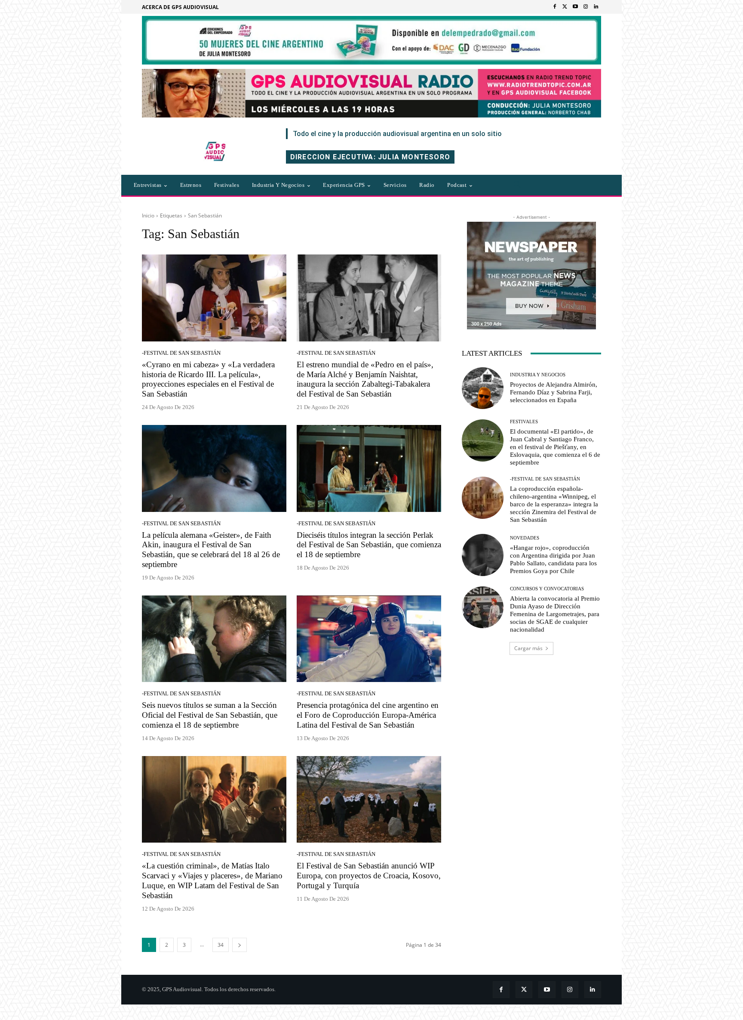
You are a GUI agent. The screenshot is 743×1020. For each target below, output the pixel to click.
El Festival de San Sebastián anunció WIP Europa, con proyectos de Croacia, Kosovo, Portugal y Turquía (369, 875)
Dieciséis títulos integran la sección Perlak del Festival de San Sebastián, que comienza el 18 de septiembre (369, 544)
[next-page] (239, 945)
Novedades (524, 538)
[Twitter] (565, 7)
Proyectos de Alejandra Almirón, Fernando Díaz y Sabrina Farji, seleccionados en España (553, 392)
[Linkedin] (596, 7)
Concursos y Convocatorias (547, 588)
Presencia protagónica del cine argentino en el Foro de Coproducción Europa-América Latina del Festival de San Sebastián (368, 715)
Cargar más (528, 648)
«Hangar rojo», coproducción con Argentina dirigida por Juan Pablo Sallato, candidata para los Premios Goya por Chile (553, 559)
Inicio (148, 215)
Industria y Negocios (537, 374)
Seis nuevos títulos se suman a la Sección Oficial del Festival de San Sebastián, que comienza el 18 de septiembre (209, 715)
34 (221, 945)
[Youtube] (575, 7)
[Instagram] (585, 7)
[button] (517, 185)
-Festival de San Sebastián (181, 353)
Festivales (524, 421)
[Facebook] (555, 7)
